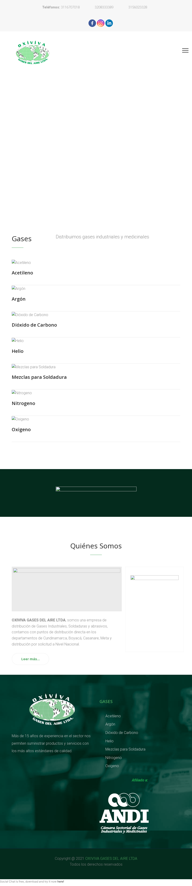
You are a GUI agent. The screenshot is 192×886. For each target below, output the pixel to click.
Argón (19, 299)
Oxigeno (21, 429)
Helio (17, 351)
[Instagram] (100, 23)
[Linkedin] (109, 23)
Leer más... (30, 659)
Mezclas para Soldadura (39, 377)
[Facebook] (92, 23)
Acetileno (22, 273)
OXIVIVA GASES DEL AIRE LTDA (110, 858)
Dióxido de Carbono (34, 325)
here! (60, 881)
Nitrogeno (23, 403)
